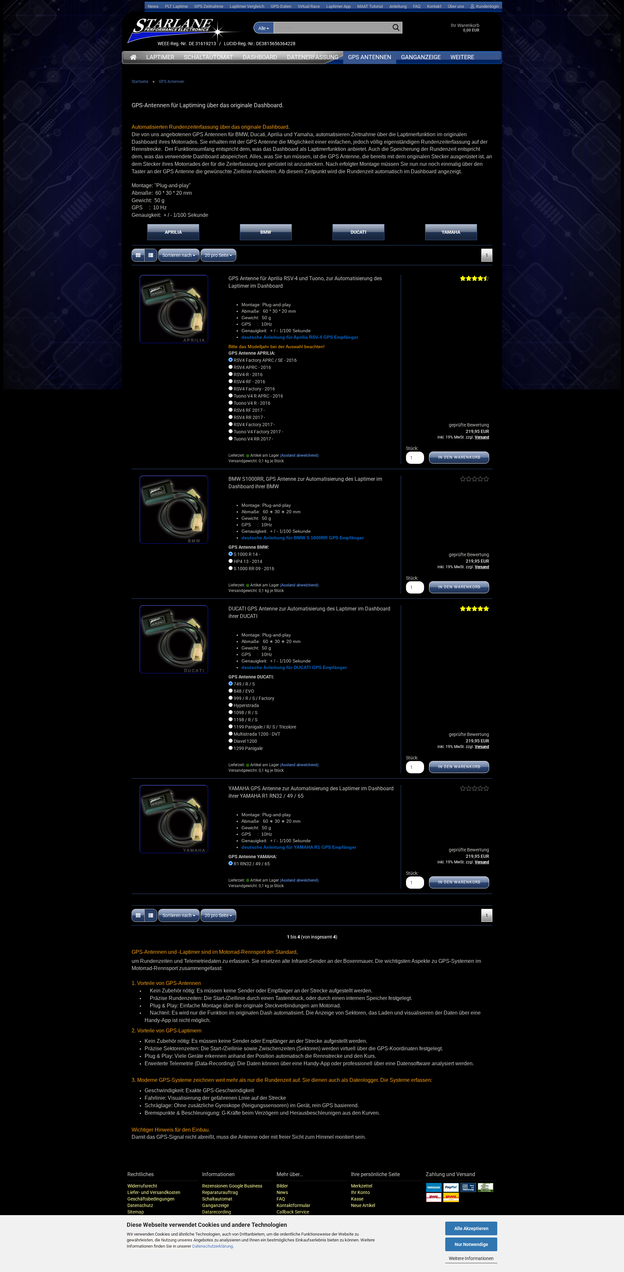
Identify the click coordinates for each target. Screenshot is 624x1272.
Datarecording (216, 1211)
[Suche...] (396, 28)
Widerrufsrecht (142, 1185)
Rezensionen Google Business (232, 1185)
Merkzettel (361, 1185)
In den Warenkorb (459, 457)
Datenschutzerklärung (212, 1246)
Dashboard (260, 57)
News (153, 6)
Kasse (357, 1198)
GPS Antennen (369, 57)
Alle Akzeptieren (471, 1228)
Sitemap (135, 1211)
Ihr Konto (360, 1192)
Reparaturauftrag (220, 1192)
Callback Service (293, 1211)
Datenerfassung (312, 57)
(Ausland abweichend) (299, 455)
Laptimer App (338, 6)
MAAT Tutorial (370, 6)
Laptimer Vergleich (247, 6)
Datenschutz (140, 1205)
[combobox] (179, 255)
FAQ (417, 6)
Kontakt (434, 6)
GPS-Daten (281, 6)
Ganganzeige (421, 57)
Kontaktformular (293, 1205)
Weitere (462, 57)
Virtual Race (309, 6)
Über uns (456, 6)
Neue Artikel (363, 1205)
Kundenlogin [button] (486, 6)
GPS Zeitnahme (208, 6)
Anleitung (398, 6)
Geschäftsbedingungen (151, 1198)
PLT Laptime (176, 6)
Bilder (282, 1185)
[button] (138, 255)
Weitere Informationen (471, 1258)
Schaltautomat (208, 57)
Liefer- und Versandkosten (153, 1192)
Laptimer (160, 57)
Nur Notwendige (471, 1244)
